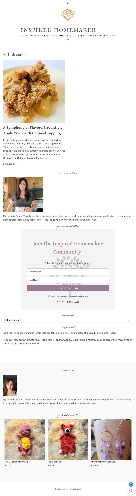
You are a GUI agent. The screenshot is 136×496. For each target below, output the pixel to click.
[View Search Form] (68, 3)
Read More (10, 164)
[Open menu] (68, 40)
